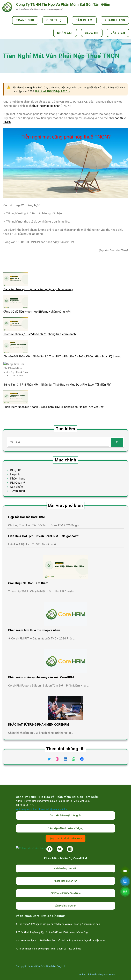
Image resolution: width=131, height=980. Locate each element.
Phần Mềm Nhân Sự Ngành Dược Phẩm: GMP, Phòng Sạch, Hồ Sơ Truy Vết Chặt (54, 407)
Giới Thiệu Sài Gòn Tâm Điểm (28, 583)
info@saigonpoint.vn (57, 809)
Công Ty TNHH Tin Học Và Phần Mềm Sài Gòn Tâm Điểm (63, 4)
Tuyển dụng (17, 490)
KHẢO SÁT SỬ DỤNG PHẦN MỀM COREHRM (38, 724)
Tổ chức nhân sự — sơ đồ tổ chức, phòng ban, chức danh (39, 334)
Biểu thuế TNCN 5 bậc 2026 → (52, 91)
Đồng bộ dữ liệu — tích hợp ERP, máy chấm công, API (37, 311)
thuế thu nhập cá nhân (46, 105)
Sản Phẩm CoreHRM (65, 905)
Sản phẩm (16, 486)
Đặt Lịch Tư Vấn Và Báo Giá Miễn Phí (65, 838)
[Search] (117, 442)
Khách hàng (17, 478)
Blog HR (15, 470)
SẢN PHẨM (84, 20)
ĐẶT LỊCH (118, 32)
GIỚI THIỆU (55, 20)
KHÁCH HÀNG (115, 20)
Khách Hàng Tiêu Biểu (65, 868)
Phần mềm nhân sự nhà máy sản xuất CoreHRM (41, 677)
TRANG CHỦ (25, 20)
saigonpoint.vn (29, 809)
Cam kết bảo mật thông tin (65, 815)
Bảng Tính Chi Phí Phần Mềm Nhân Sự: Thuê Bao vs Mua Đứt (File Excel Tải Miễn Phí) (57, 384)
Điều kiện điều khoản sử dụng (65, 828)
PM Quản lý (17, 482)
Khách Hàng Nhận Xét (65, 881)
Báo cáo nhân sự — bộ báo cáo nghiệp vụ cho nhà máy (38, 289)
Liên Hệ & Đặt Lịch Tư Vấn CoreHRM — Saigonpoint (43, 536)
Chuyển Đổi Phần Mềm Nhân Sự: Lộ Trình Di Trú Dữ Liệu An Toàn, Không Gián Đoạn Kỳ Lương (62, 356)
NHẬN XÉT (65, 32)
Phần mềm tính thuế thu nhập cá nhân (34, 630)
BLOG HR (91, 32)
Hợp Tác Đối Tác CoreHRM (26, 517)
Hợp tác (15, 474)
